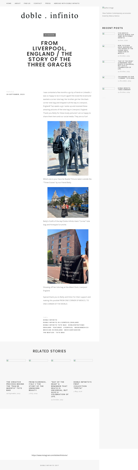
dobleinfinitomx (76, 325)
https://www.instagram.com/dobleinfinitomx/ (50, 455)
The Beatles (48, 333)
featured (57, 327)
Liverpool (68, 327)
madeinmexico (82, 327)
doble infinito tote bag (55, 325)
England (47, 327)
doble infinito (50, 320)
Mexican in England (53, 330)
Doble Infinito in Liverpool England (61, 322)
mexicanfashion (72, 330)
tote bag (60, 333)
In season (49, 35)
